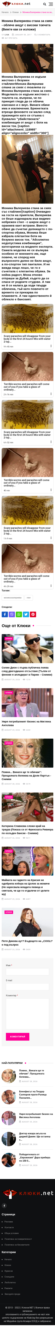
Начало (5, 12)
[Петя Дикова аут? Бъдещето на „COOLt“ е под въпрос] (27, 922)
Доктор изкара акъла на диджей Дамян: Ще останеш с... (34, 1136)
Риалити (8, 1288)
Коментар (12, 995)
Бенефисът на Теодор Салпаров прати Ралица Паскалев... (33, 1094)
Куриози (9, 1271)
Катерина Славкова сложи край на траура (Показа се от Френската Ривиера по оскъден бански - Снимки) (27, 829)
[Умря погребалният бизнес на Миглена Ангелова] (27, 702)
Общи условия (12, 1233)
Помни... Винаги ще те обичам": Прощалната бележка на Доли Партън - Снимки (26, 776)
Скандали (9, 1277)
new (29, 598)
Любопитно (10, 1283)
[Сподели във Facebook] (5, 614)
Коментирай (17, 1036)
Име (9, 965)
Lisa (7, 35)
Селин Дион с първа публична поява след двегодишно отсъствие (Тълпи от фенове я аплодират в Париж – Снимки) (27, 671)
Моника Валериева (12, 598)
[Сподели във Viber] (12, 614)
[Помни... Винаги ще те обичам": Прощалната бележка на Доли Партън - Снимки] (27, 753)
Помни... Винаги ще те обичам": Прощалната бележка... (31, 1073)
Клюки (16, 12)
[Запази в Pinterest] (33, 614)
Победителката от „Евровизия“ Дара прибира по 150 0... (34, 1157)
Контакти (9, 1227)
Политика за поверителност (18, 1239)
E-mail (9, 980)
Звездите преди (12, 1294)
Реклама (9, 1222)
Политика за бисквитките (17, 1245)
